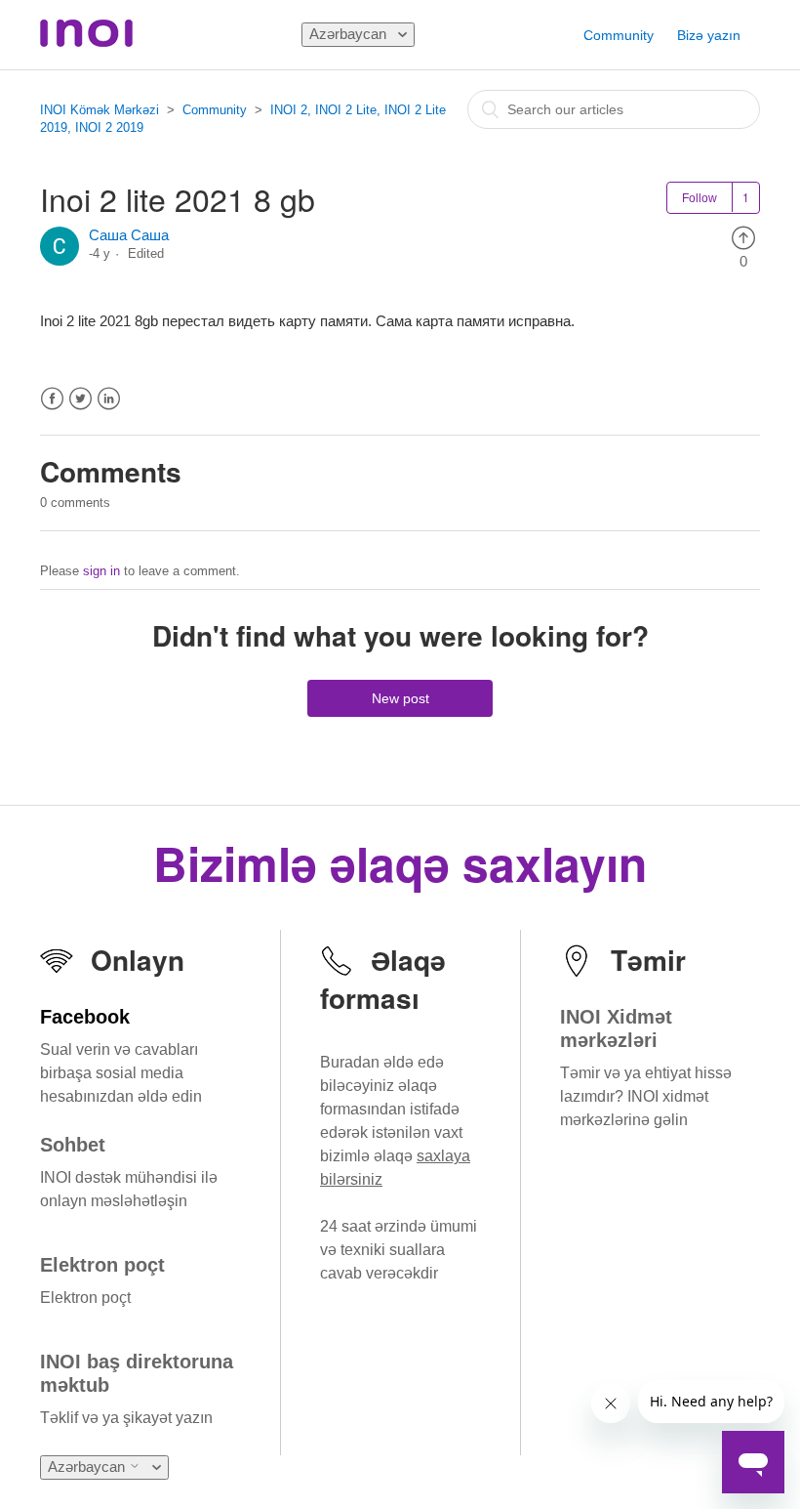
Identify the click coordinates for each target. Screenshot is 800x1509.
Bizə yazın (708, 35)
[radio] (743, 237)
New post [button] (400, 698)
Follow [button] (699, 198)
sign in (101, 571)
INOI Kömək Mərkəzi (99, 110)
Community (618, 35)
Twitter (80, 399)
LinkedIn (109, 399)
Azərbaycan (349, 33)
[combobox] (613, 109)
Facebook (52, 399)
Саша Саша (129, 235)
